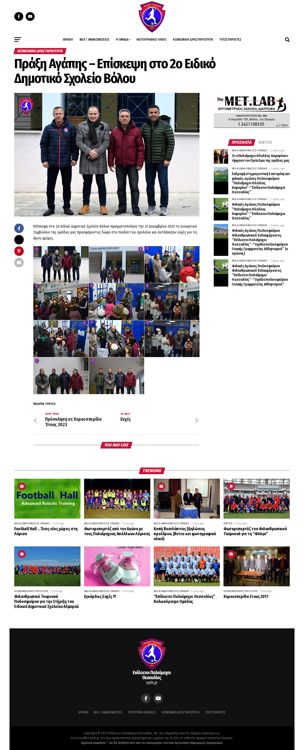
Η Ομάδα (122, 40)
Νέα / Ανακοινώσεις (94, 40)
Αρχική (68, 40)
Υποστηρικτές (230, 40)
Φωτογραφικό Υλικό (151, 40)
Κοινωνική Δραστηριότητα (193, 40)
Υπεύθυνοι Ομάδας (142, 712)
